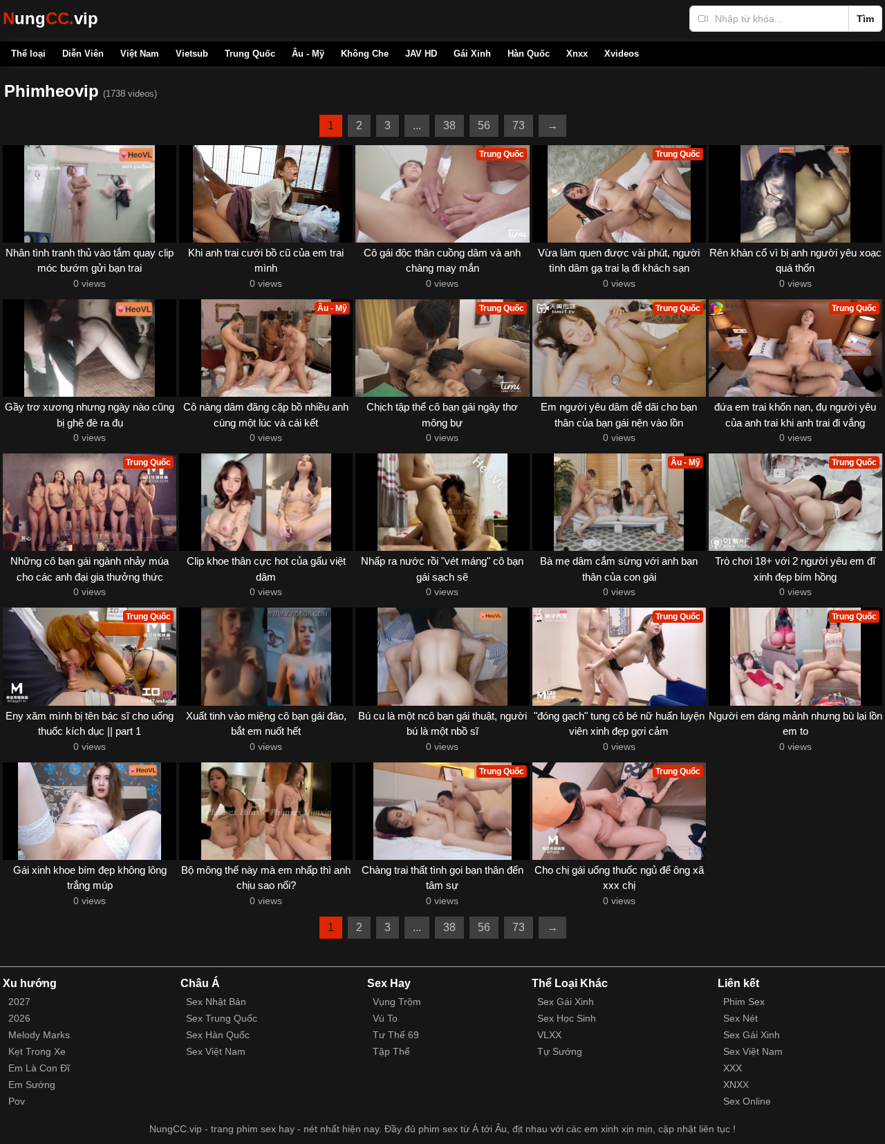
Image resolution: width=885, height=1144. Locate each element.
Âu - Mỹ (308, 53)
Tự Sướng (559, 1051)
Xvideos (621, 53)
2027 (19, 1001)
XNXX (736, 1084)
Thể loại (28, 53)
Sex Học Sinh (566, 1018)
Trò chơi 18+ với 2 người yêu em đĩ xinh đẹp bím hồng (795, 569)
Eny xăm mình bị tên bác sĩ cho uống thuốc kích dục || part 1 (90, 724)
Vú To (385, 1018)
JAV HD (421, 53)
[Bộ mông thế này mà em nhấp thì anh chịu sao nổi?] (266, 811)
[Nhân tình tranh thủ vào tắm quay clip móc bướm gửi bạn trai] (89, 194)
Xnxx (577, 53)
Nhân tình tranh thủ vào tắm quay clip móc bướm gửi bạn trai (90, 260)
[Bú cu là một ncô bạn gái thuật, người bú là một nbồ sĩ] (442, 656)
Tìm (865, 18)
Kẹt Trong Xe (37, 1051)
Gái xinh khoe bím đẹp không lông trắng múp (90, 878)
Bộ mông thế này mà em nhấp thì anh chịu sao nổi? (266, 878)
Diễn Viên (83, 53)
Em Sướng (31, 1084)
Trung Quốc (250, 53)
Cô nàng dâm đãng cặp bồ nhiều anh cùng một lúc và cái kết (265, 415)
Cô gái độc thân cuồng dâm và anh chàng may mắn (442, 260)
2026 (19, 1018)
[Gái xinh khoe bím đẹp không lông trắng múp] (89, 811)
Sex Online (747, 1101)
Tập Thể (391, 1051)
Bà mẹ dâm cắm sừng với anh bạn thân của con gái (619, 569)
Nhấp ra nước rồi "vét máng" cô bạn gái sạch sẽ (442, 569)
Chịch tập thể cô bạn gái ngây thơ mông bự (442, 415)
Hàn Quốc (528, 53)
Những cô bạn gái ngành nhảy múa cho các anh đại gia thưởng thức (89, 569)
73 (518, 125)
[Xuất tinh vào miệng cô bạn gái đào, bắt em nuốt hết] (266, 656)
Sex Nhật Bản (216, 1001)
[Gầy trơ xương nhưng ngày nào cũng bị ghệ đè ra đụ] (89, 348)
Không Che (365, 53)
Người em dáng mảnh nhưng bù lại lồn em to (795, 724)
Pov (16, 1101)
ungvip (50, 18)
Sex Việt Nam (215, 1051)
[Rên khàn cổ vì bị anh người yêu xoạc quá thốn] (795, 194)
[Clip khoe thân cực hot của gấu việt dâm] (266, 502)
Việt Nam (139, 53)
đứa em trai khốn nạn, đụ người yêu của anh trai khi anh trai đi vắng (795, 415)
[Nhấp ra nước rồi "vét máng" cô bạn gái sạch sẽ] (442, 502)
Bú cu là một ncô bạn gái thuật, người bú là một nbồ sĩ (442, 724)
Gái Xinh (472, 53)
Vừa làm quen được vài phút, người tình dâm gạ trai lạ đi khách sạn (619, 260)
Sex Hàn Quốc (218, 1034)
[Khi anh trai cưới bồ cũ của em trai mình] (266, 194)
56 (484, 125)
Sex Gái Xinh (565, 1001)
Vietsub (192, 53)
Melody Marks (39, 1034)
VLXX (549, 1034)
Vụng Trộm (397, 1001)
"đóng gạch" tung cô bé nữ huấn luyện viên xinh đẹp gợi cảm (619, 724)
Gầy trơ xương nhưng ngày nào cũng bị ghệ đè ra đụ (89, 415)
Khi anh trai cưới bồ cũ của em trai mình (266, 260)
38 (449, 125)
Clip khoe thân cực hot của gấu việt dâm (266, 569)
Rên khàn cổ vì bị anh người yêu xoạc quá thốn (795, 260)
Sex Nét (740, 1018)
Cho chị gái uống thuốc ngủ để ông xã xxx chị (619, 878)
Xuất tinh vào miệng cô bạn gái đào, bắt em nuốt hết (266, 724)
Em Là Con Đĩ (39, 1067)
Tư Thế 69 (396, 1034)
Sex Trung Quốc (221, 1018)
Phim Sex (744, 1001)
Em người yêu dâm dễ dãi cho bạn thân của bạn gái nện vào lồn (619, 415)
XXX (732, 1067)
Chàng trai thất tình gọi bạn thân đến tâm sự (442, 878)
